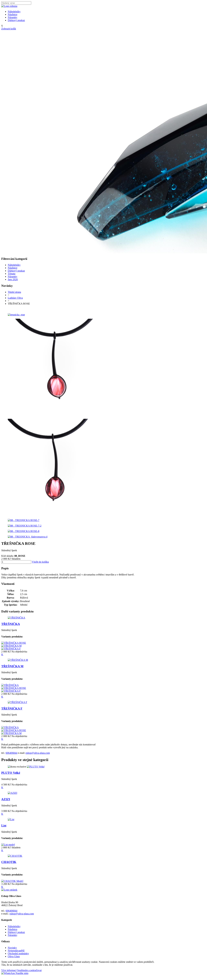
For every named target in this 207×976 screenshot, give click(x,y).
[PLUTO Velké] (35, 766)
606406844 (11, 753)
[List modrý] (8, 844)
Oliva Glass (14, 956)
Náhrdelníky (14, 11)
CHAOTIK (8, 862)
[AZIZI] (12, 793)
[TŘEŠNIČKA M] (11, 645)
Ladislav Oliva (15, 297)
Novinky (12, 947)
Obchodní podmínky (18, 953)
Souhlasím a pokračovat (29, 970)
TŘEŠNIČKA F (11, 708)
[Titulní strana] (9, 6)
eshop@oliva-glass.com (38, 753)
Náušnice (12, 14)
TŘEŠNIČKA (10, 624)
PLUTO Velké (10, 772)
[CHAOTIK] (15, 855)
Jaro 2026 (13, 279)
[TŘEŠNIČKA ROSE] (13, 642)
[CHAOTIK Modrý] (12, 881)
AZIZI (5, 799)
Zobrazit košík (8, 28)
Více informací (8, 970)
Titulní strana (14, 292)
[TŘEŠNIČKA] (16, 617)
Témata (11, 273)
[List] (11, 819)
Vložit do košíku (40, 561)
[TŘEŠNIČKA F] (11, 648)
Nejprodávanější (16, 950)
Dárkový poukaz (16, 20)
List (3, 825)
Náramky (12, 17)
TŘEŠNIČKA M (12, 666)
